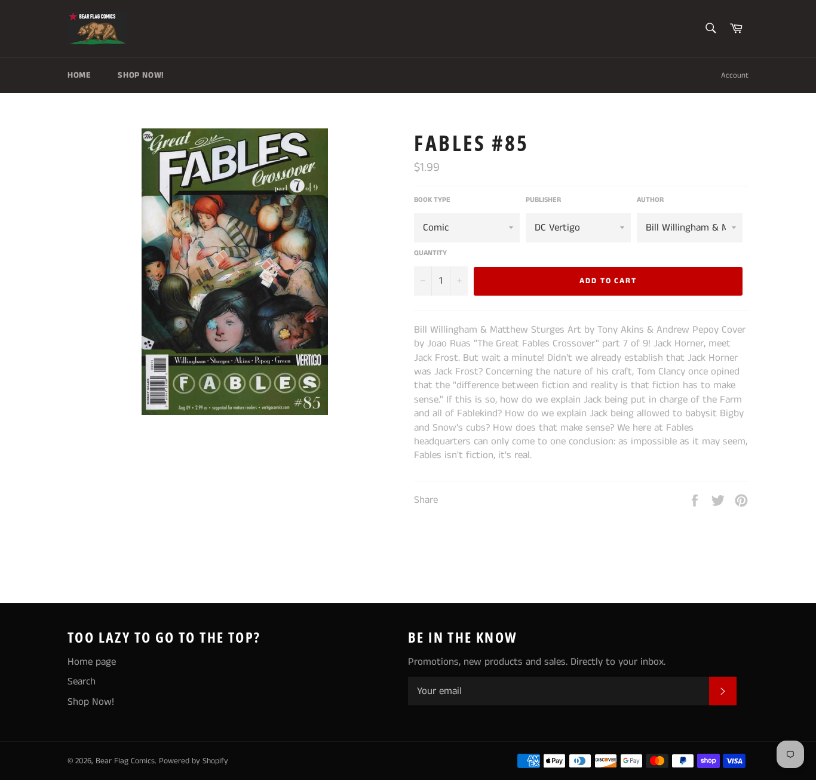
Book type (432, 200)
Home (79, 75)
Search (82, 681)
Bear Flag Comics (125, 761)
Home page (92, 662)
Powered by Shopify (193, 761)
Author (650, 200)
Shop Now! (141, 75)
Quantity (430, 253)
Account (734, 75)
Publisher (543, 200)
